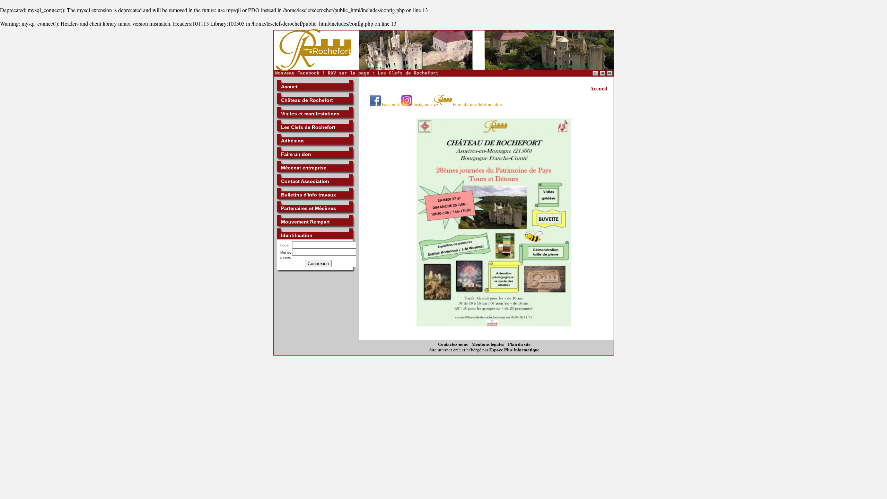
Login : (285, 245)
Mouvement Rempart (305, 222)
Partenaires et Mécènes (308, 208)
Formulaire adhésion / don (477, 104)
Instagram (422, 104)
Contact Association (305, 181)
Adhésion (292, 140)
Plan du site (519, 344)
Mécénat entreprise (303, 167)
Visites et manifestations (310, 113)
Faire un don (296, 154)
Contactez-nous (453, 344)
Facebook (390, 104)
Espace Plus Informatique (514, 349)
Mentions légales (488, 344)
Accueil (290, 86)
